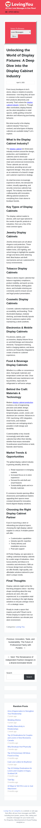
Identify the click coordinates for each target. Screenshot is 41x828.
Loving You (20, 627)
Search (9, 673)
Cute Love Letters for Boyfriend (19, 762)
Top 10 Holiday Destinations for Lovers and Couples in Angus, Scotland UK (20, 770)
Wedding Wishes (14, 720)
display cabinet (16, 149)
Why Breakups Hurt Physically (19, 747)
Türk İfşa (11, 780)
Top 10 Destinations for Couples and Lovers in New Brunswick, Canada (20, 737)
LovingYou (17, 811)
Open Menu (13, 12)
